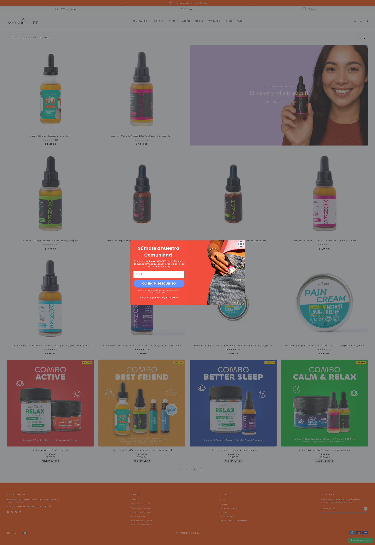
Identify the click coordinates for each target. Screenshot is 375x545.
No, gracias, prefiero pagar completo (159, 297)
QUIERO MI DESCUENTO (159, 283)
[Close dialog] (240, 244)
